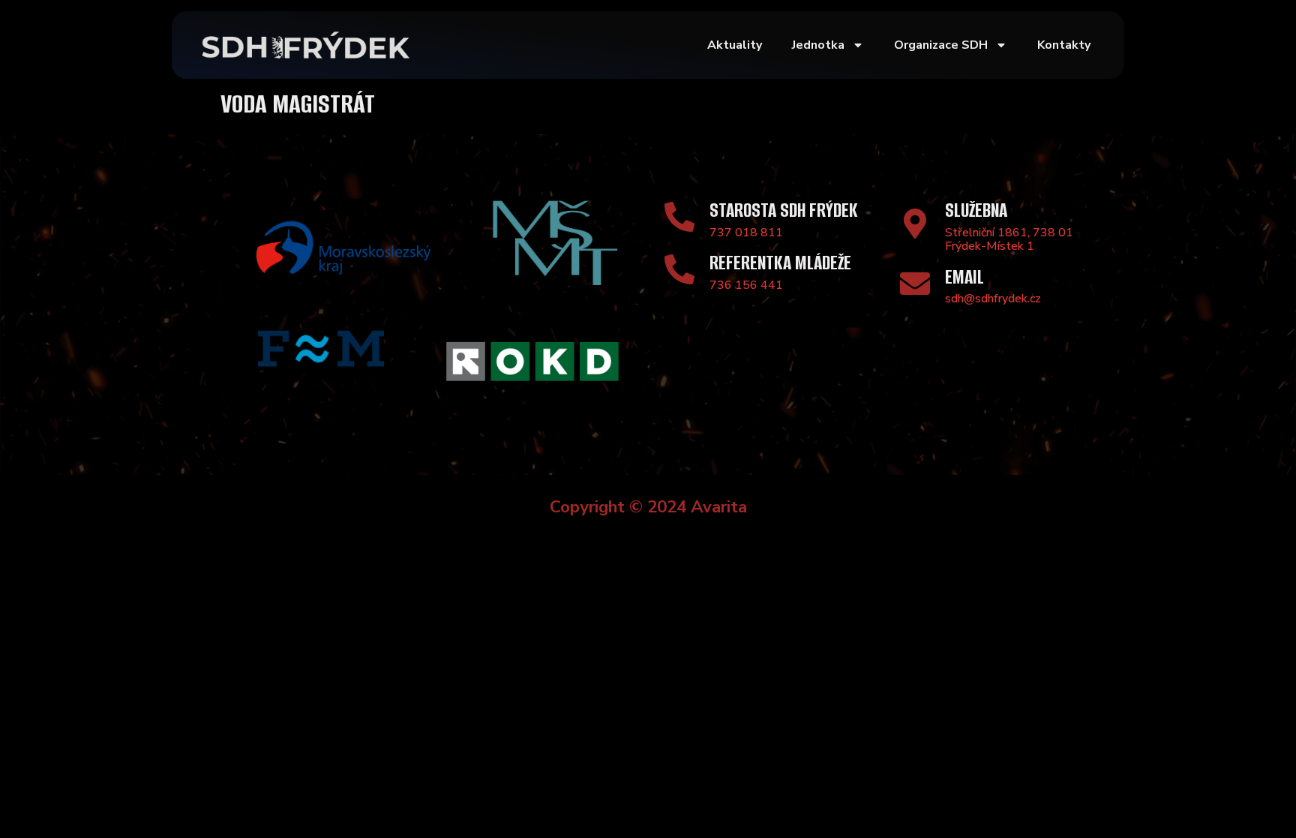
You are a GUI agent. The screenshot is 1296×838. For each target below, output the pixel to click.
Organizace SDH (941, 45)
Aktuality (734, 45)
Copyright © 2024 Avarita (648, 506)
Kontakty (1063, 45)
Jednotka (818, 45)
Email (964, 277)
